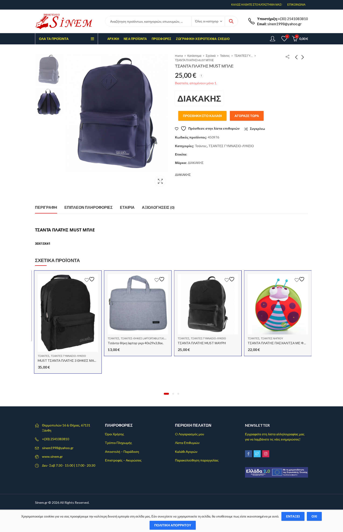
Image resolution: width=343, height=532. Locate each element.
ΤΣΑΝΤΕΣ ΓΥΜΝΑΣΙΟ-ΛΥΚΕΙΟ (243, 55)
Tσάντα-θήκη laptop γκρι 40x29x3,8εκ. (134, 343)
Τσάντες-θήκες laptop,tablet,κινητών (145, 338)
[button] (166, 394)
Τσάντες (225, 55)
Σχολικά (211, 55)
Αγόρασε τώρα (246, 116)
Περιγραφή (46, 207)
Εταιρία (127, 207)
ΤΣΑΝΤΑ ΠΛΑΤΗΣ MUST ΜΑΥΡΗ (200, 343)
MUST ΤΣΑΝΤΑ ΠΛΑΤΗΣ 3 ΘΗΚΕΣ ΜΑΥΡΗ (67, 360)
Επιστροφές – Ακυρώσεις (123, 460)
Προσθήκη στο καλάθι (202, 116)
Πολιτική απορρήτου (172, 525)
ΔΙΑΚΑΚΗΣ (199, 98)
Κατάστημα (194, 55)
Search (231, 21)
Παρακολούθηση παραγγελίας (197, 460)
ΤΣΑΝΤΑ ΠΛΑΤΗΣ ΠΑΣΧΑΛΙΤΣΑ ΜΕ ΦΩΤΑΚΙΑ (280, 343)
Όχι (314, 516)
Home (179, 55)
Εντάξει (293, 516)
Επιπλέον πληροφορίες (88, 207)
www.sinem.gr (52, 456)
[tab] (46, 207)
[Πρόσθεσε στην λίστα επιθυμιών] (89, 279)
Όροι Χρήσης (114, 434)
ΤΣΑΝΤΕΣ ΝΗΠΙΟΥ (270, 338)
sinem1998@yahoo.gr (58, 448)
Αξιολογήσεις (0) (158, 207)
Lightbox (160, 181)
